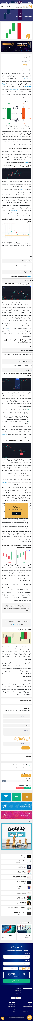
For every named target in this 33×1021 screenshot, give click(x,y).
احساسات (4, 435)
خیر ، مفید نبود (20, 788)
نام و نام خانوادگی (27, 953)
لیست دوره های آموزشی (11, 1006)
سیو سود (4, 482)
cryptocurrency (14, 89)
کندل (29, 302)
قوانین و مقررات (29, 1010)
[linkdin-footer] (12, 998)
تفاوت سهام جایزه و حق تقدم (12, 935)
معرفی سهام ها (12, 1008)
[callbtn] (2, 1018)
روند (22, 190)
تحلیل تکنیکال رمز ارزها (11, 1010)
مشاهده (30, 939)
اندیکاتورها (8, 328)
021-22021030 (16, 992)
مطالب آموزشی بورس (12, 1004)
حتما (16, 513)
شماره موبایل (27, 960)
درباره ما (14, 1011)
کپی (4, 781)
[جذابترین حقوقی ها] (16, 836)
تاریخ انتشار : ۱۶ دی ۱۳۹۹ (13, 933)
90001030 (18, 974)
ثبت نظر (25, 748)
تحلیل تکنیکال (16, 13)
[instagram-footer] (14, 998)
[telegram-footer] (19, 998)
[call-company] (9, 6)
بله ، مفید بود (27, 788)
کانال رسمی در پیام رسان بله (27, 1011)
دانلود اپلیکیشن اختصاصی (27, 1006)
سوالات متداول (29, 1004)
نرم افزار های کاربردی (28, 1008)
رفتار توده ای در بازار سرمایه (27, 935)
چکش (26, 162)
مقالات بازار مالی (23, 13)
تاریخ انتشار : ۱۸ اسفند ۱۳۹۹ (28, 933)
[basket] (7, 6)
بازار (20, 137)
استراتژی (29, 276)
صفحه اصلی (30, 13)
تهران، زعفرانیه (17, 990)
